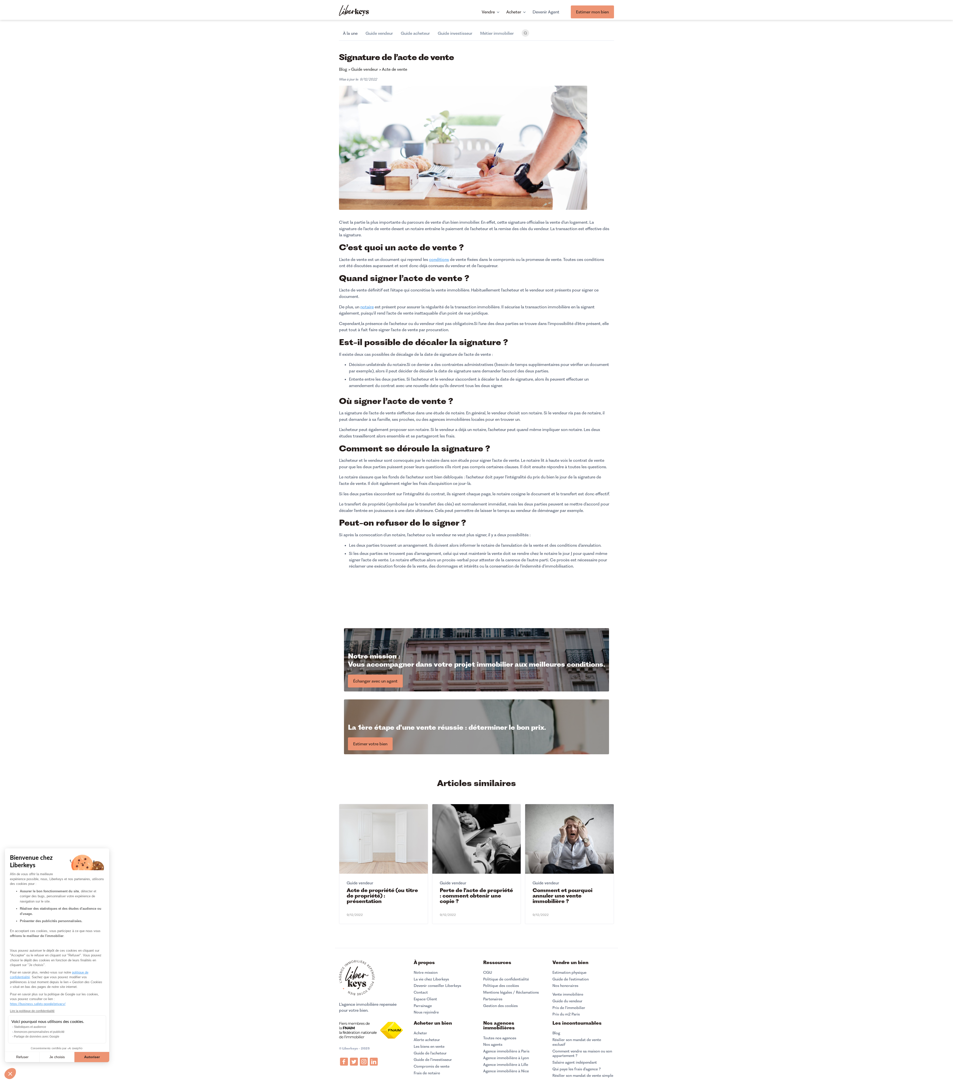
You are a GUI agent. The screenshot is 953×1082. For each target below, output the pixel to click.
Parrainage (423, 1006)
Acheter (420, 1033)
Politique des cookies (501, 985)
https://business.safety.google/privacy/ (38, 1004)
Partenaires (492, 999)
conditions (439, 259)
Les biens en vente (429, 1046)
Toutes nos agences (499, 1038)
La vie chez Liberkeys (431, 979)
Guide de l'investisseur (433, 1059)
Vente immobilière (567, 994)
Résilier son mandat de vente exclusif (576, 1042)
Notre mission (426, 972)
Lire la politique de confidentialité (32, 1011)
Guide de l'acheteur (430, 1053)
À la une (350, 33)
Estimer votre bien (370, 743)
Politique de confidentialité (506, 979)
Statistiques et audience (30, 1027)
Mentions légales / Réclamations (511, 992)
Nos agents (492, 1044)
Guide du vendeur (567, 1001)
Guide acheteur (415, 33)
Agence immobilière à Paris (506, 1051)
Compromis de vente (431, 1066)
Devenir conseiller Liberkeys (437, 985)
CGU (487, 972)
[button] (10, 1074)
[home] (354, 11)
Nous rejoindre (426, 1012)
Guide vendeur (379, 33)
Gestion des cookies (500, 1005)
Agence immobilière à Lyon (506, 1058)
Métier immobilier (497, 33)
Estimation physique (569, 972)
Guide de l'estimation (570, 979)
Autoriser (92, 1057)
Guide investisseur (455, 33)
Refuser (22, 1057)
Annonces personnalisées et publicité (39, 1032)
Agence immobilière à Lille (505, 1064)
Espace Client (425, 999)
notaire (367, 306)
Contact (421, 992)
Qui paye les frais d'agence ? (576, 1069)
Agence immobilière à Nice (506, 1071)
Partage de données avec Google (36, 1036)
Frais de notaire (427, 1073)
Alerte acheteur (427, 1040)
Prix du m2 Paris (566, 1014)
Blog (556, 1033)
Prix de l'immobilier (568, 1008)
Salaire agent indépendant (574, 1062)
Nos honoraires (565, 985)
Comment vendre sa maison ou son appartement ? (582, 1053)
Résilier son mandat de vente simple (582, 1075)
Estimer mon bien (592, 11)
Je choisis (57, 1057)
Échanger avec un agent (375, 681)
